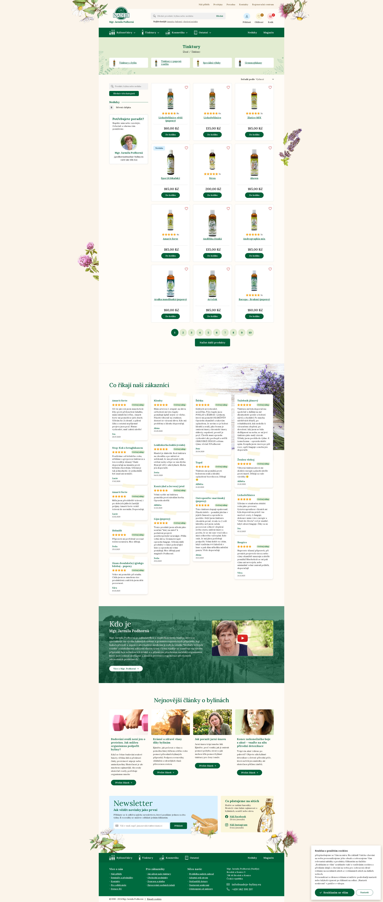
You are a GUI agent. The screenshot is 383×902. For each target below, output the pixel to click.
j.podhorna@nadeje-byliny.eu (128, 156)
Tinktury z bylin (128, 62)
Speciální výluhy (212, 62)
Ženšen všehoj (245, 459)
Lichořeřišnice (212, 117)
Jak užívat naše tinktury (159, 874)
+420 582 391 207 (242, 889)
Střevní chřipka (123, 107)
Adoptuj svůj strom (198, 877)
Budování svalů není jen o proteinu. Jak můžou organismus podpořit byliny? (128, 744)
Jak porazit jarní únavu (210, 739)
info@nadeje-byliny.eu (246, 884)
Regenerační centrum (263, 4)
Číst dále (167, 99)
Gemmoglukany (253, 62)
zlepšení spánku (190, 21)
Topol (199, 462)
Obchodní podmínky (158, 877)
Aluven (254, 178)
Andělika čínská (212, 238)
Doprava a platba (156, 881)
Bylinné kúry (124, 32)
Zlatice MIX (254, 117)
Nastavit (364, 892)
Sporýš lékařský (170, 178)
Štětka (199, 400)
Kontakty (243, 4)
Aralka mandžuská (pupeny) (170, 299)
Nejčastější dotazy (198, 881)
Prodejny (218, 4)
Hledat (219, 16)
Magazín (268, 32)
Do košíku (170, 134)
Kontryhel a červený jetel (169, 486)
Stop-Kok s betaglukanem (127, 447)
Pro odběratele (118, 885)
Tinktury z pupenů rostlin (171, 63)
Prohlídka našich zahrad (201, 874)
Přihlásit (247, 22)
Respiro (242, 542)
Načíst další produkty (212, 342)
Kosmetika (178, 32)
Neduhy (252, 32)
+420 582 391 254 (128, 160)
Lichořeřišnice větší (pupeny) (171, 119)
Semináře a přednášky (122, 877)
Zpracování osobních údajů (161, 885)
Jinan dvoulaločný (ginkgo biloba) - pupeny (128, 565)
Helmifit (117, 530)
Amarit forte (170, 238)
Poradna (231, 4)
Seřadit (248, 79)
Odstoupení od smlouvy (201, 888)
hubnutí (178, 21)
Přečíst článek (122, 782)
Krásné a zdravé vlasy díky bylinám (167, 740)
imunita (170, 21)
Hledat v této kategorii (124, 93)
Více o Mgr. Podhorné (124, 668)
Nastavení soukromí (199, 885)
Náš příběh (204, 4)
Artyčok (212, 299)
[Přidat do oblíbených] (186, 87)
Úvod (185, 51)
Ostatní (203, 32)
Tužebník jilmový (247, 400)
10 (250, 332)
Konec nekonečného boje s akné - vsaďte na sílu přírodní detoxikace (253, 742)
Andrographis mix (254, 238)
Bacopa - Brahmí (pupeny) (254, 299)
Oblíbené (259, 18)
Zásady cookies (154, 899)
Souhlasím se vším (335, 892)
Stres (212, 178)
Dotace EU (116, 888)
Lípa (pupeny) (162, 518)
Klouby (158, 400)
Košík (271, 18)
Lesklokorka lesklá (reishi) (169, 444)
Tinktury (150, 32)
